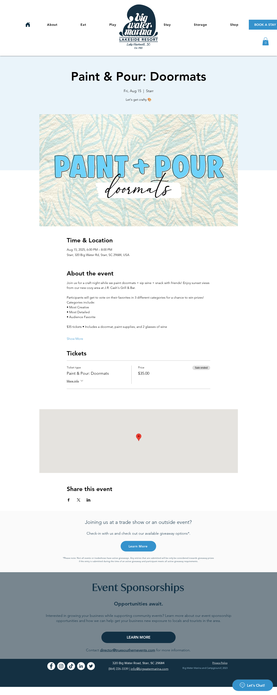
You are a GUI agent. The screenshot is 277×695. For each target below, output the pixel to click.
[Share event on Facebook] (69, 500)
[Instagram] (61, 666)
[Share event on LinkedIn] (88, 500)
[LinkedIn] (81, 666)
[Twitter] (91, 666)
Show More (75, 339)
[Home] (27, 24)
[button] (265, 41)
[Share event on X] (79, 500)
